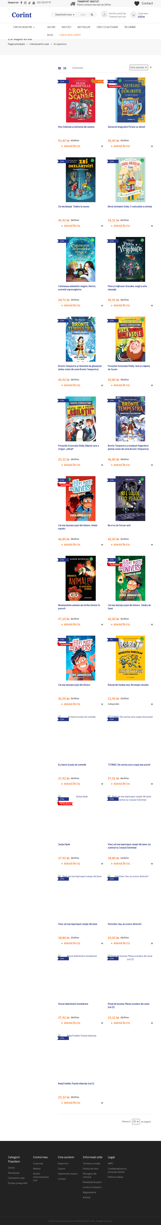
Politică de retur (90, 1168)
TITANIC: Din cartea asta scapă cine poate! (129, 764)
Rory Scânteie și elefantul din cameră (76, 126)
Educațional (13, 1173)
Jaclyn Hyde (64, 844)
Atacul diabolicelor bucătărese (73, 1003)
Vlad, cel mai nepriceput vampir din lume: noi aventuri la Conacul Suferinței (129, 846)
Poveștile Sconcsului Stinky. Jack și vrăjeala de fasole (129, 368)
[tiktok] (30, 2)
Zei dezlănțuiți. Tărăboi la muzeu (73, 206)
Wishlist (37, 1168)
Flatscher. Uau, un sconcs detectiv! (124, 924)
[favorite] (137, 2)
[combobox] (82, 14)
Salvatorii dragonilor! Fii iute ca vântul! (126, 126)
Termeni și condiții (91, 1163)
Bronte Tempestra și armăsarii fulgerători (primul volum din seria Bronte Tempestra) (128, 447)
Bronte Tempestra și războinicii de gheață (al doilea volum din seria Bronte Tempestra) (80, 368)
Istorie (11, 1167)
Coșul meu (38, 1163)
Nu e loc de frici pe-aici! (119, 525)
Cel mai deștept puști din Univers (74, 684)
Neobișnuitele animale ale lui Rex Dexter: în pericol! (79, 607)
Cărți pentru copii (16, 1178)
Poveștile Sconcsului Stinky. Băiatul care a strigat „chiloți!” (78, 447)
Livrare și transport (92, 1187)
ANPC (110, 1163)
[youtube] (34, 2)
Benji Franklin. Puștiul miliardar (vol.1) (76, 1083)
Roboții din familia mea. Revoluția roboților (128, 684)
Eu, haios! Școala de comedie (72, 764)
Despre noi (13, 2)
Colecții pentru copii (39, 44)
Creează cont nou (117, 16)
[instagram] (26, 2)
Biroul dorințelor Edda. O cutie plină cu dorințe (130, 206)
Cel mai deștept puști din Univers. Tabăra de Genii (129, 607)
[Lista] (64, 67)
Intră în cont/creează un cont (41, 1177)
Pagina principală (16, 44)
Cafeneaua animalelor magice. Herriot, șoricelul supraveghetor (77, 288)
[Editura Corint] (22, 16)
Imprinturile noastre (68, 1173)
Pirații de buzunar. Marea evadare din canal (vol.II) (128, 1005)
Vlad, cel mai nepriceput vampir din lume (77, 924)
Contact (147, 3)
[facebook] (22, 2)
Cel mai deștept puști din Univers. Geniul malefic (77, 527)
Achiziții (86, 1197)
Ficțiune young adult (18, 1183)
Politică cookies (115, 1177)
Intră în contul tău (117, 13)
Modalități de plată (92, 1182)
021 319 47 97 (44, 2)
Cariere (61, 1168)
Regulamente (89, 1192)
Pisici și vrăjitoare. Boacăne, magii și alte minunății (127, 288)
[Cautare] (92, 14)
